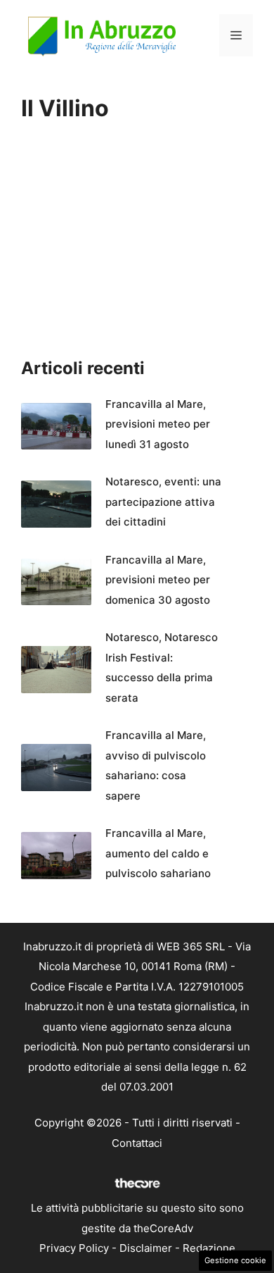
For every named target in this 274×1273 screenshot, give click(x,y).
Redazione (209, 1248)
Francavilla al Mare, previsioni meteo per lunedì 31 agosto (157, 424)
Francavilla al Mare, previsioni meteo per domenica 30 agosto (157, 580)
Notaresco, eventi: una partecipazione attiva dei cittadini (163, 501)
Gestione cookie (235, 1260)
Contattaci (137, 1143)
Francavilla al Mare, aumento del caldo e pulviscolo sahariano (158, 853)
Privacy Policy (74, 1248)
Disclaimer (145, 1248)
